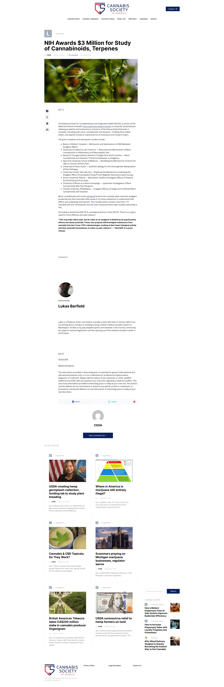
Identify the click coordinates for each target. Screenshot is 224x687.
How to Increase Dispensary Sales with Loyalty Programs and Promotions (156, 628)
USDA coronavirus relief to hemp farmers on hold (114, 620)
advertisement (63, 257)
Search (173, 591)
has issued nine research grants (97, 126)
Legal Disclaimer (114, 665)
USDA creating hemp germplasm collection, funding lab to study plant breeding (66, 492)
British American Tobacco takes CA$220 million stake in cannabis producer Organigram (67, 623)
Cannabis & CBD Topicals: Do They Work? (66, 555)
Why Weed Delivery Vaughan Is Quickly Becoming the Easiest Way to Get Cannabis (156, 645)
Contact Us (137, 665)
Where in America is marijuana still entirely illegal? (111, 490)
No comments (73, 55)
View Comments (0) (97, 435)
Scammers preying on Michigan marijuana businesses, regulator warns (110, 559)
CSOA (49, 55)
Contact (171, 9)
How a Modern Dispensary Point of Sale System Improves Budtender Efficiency (156, 612)
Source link (63, 359)
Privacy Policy (89, 665)
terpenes (91, 196)
